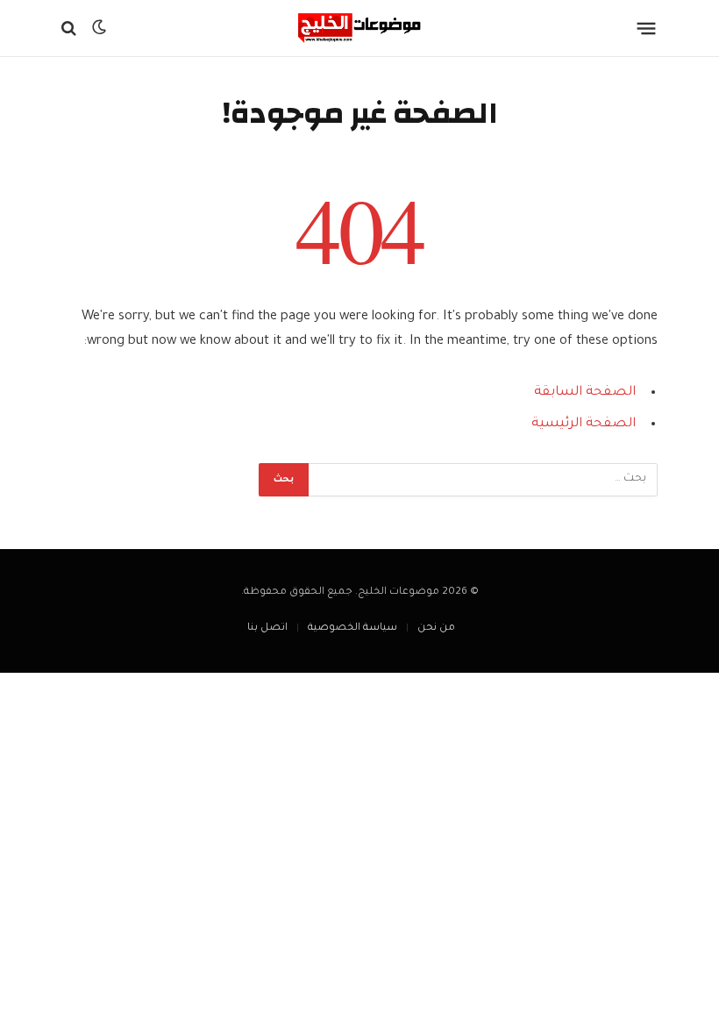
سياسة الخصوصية (352, 628)
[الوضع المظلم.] (99, 28)
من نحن (436, 628)
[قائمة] (646, 28)
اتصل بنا (267, 628)
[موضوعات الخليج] (359, 28)
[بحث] (70, 28)
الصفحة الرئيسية (583, 424)
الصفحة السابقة (585, 392)
